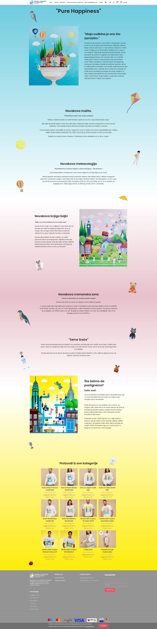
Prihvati (103, 625)
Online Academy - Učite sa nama (89, 580)
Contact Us (33, 603)
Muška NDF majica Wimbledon (69, 550)
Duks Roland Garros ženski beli (69, 489)
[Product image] (50, 477)
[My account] (113, 2)
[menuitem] (105, 2)
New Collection (34, 598)
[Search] (110, 2)
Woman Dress (33, 600)
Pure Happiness (49, 492)
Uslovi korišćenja (59, 577)
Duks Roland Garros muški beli (50, 489)
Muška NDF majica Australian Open (107, 519)
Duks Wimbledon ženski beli (69, 519)
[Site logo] (38, 2)
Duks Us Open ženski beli (107, 489)
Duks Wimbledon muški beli (50, 519)
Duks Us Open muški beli (88, 489)
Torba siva (88, 549)
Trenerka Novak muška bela (107, 550)
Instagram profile (34, 595)
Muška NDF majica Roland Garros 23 (49, 550)
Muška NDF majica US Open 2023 (88, 519)
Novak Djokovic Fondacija (87, 577)
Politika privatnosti (60, 580)
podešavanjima (89, 626)
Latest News (33, 606)
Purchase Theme (34, 609)
